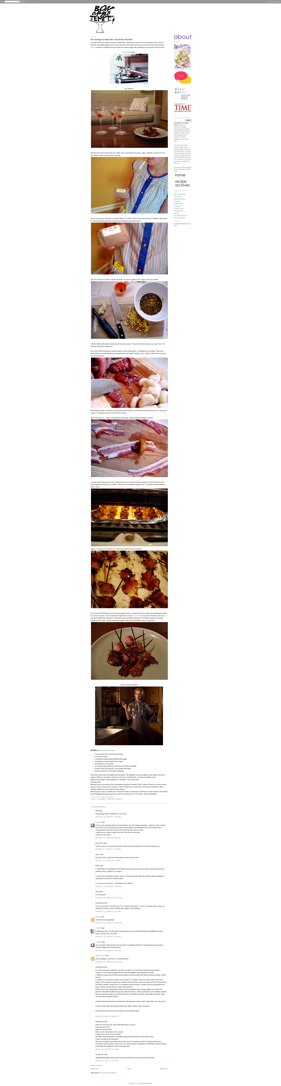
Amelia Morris (100, 955)
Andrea (98, 917)
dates (92, 47)
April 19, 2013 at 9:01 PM (106, 1049)
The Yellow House (179, 218)
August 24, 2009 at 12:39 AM (108, 962)
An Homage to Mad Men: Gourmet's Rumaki (111, 39)
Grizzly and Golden (179, 199)
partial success (115, 799)
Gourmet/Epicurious (107, 750)
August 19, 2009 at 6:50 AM (108, 911)
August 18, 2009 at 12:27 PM (108, 898)
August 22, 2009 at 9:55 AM (108, 950)
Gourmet (125, 52)
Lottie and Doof (178, 204)
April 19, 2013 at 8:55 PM (106, 1016)
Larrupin (98, 822)
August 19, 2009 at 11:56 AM (108, 923)
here (183, 151)
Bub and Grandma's (180, 194)
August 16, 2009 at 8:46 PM (108, 838)
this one (176, 159)
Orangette (177, 206)
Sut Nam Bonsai (179, 211)
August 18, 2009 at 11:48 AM (108, 886)
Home (129, 1069)
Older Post (163, 1069)
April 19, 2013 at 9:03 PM (106, 1061)
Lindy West (177, 201)
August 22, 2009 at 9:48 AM (108, 936)
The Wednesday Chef (180, 215)
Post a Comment (96, 1065)
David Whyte (178, 196)
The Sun (176, 213)
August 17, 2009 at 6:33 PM (108, 860)
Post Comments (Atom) (108, 1073)
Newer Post (95, 1069)
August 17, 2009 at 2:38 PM (108, 849)
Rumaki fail (136, 616)
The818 (98, 928)
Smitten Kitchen (178, 208)
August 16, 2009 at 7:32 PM (108, 817)
